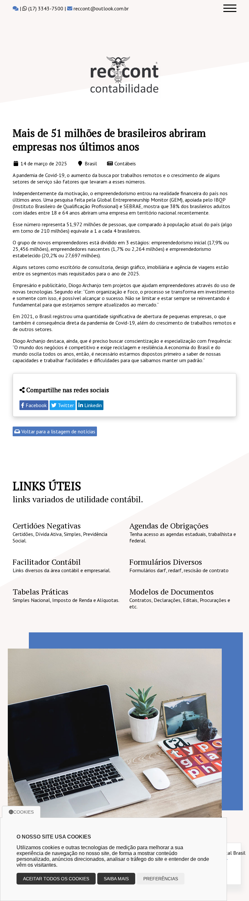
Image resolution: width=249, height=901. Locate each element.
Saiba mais (116, 878)
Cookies (23, 812)
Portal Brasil (231, 853)
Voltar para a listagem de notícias (57, 431)
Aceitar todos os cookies (56, 878)
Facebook (35, 405)
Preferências (160, 878)
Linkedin (92, 405)
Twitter (65, 405)
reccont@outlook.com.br (101, 8)
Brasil (91, 163)
